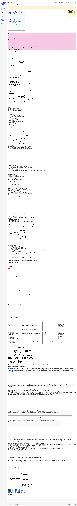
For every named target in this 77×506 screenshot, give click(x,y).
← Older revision (13, 7)
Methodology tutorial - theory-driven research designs (16, 489)
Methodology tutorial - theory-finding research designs (16, 490)
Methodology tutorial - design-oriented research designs (16, 491)
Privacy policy (9, 504)
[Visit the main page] (3, 3)
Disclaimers (17, 504)
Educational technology (11, 368)
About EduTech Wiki (13, 504)
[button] (62, 2)
